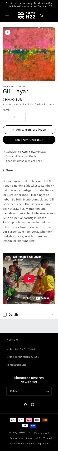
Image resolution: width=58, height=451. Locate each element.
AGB (38, 438)
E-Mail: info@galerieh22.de (22, 357)
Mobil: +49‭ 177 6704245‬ (21, 349)
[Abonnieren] (47, 391)
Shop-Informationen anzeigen (24, 161)
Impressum (43, 443)
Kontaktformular (16, 364)
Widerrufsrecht (41, 432)
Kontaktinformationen (23, 443)
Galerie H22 (24, 432)
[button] (7, 15)
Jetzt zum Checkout (29, 140)
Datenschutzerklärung (21, 438)
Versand (20, 104)
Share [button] (9, 170)
